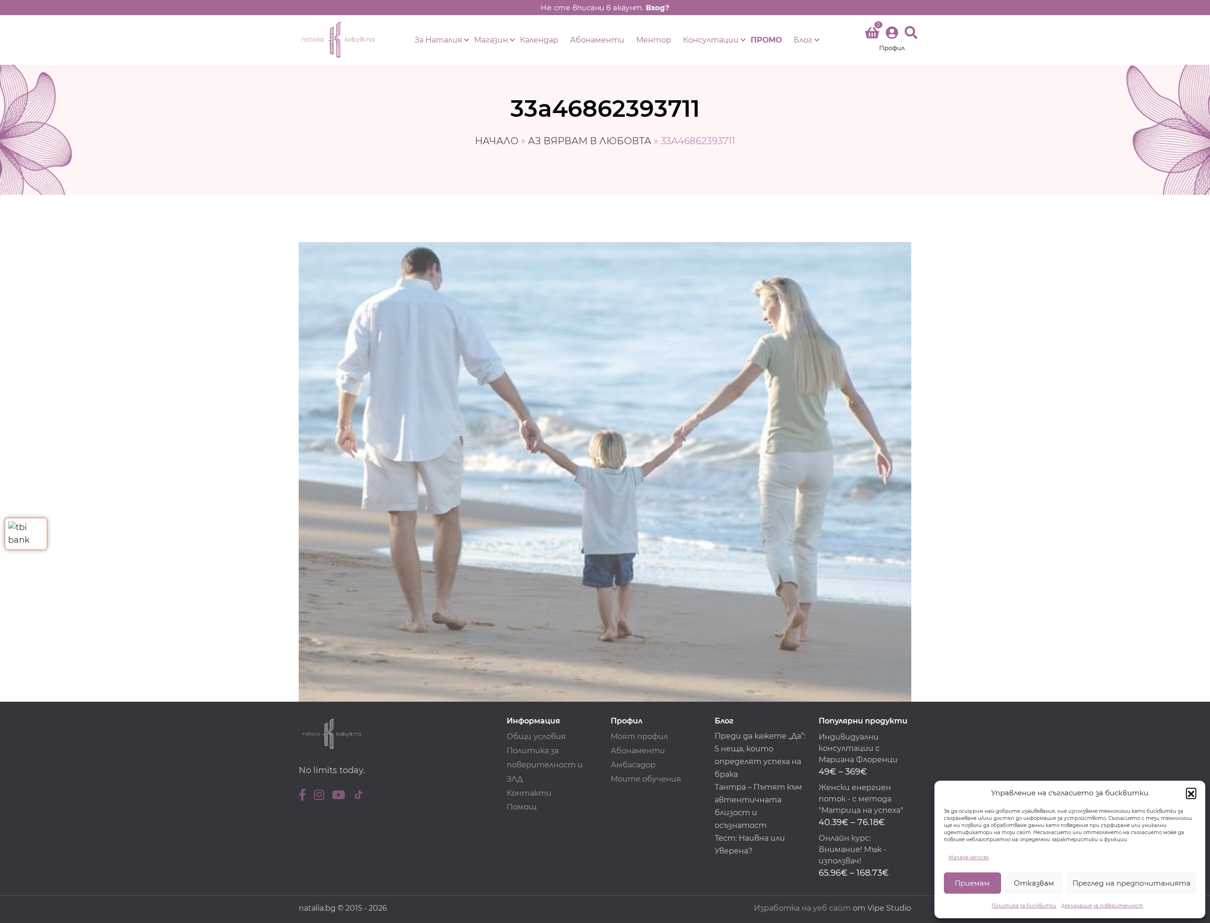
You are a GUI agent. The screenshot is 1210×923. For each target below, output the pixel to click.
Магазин (491, 39)
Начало (497, 141)
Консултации (711, 39)
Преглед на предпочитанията (1131, 883)
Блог (803, 39)
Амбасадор (633, 764)
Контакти (529, 793)
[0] (872, 34)
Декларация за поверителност (1102, 906)
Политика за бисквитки (1024, 906)
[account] (892, 40)
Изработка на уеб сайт (802, 908)
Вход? (657, 7)
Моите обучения (646, 779)
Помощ (521, 806)
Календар (539, 39)
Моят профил (639, 736)
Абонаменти (597, 39)
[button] (1191, 793)
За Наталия (438, 39)
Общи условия (536, 736)
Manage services (969, 857)
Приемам (972, 883)
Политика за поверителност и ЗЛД (545, 765)
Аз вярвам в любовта (589, 141)
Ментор (653, 39)
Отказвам (1034, 883)
